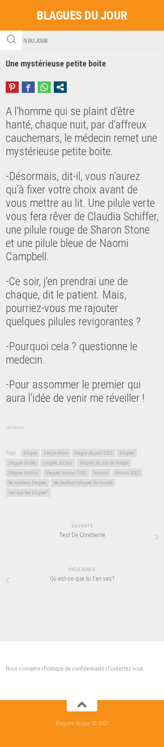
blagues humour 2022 (66, 473)
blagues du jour (57, 463)
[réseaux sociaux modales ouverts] (60, 87)
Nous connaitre (23, 668)
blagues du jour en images (104, 463)
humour (100, 473)
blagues (127, 453)
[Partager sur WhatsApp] (44, 87)
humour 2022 (127, 473)
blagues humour (23, 473)
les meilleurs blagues (27, 483)
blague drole (56, 453)
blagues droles (22, 463)
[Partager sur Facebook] (28, 87)
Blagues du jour (82, 15)
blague (30, 453)
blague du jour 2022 (94, 453)
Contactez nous (125, 668)
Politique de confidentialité (74, 668)
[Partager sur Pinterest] (12, 87)
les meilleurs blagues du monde (83, 483)
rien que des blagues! (28, 492)
